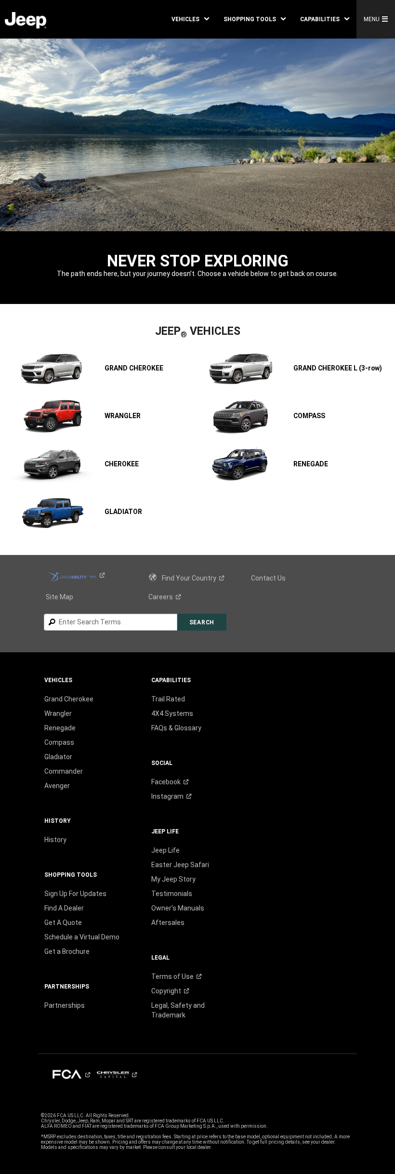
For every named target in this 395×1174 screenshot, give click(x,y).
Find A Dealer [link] (64, 908)
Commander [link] (63, 771)
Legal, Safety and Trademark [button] (178, 1010)
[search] (110, 622)
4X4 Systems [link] (172, 713)
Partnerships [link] (64, 1005)
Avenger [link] (57, 786)
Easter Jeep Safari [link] (180, 865)
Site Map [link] (59, 597)
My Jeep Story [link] (173, 879)
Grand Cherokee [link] (68, 699)
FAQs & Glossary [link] (176, 728)
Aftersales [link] (167, 922)
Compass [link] (59, 742)
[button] (190, 19)
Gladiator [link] (58, 757)
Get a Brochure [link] (67, 951)
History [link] (55, 840)
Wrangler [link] (58, 713)
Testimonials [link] (171, 893)
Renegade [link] (60, 728)
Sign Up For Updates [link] (75, 893)
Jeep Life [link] (165, 850)
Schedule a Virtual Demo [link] (81, 937)
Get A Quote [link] (63, 922)
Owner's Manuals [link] (177, 908)
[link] (25, 19)
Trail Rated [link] (168, 699)
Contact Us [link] (268, 578)
